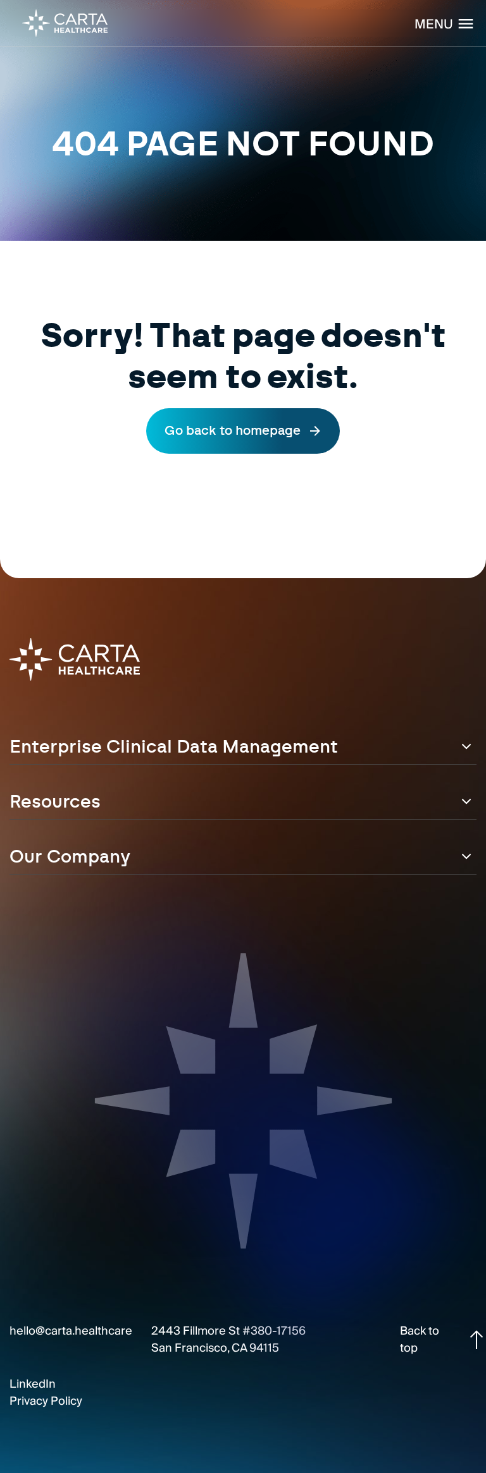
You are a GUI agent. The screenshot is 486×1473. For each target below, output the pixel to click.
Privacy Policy (45, 1401)
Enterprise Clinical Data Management (173, 747)
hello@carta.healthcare (70, 1331)
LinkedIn (32, 1384)
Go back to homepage (233, 431)
